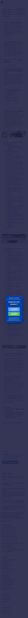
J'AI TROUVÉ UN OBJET (14, 309)
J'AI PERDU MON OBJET (14, 314)
